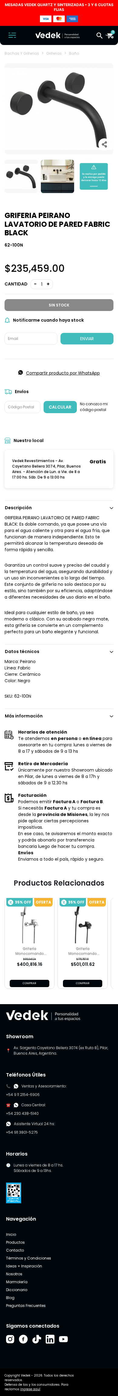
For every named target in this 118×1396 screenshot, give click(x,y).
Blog (10, 1297)
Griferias (54, 53)
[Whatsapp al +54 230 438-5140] (16, 1105)
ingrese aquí (30, 1389)
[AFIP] (13, 1192)
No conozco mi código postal (94, 406)
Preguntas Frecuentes (26, 1305)
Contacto (15, 1250)
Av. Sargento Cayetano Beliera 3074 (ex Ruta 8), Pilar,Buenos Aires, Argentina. (61, 1050)
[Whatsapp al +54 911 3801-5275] (16, 1086)
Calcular (60, 407)
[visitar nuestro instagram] (10, 1339)
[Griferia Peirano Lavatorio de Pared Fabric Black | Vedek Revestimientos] (21, 176)
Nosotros (14, 1274)
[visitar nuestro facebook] (23, 1339)
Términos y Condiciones (28, 1258)
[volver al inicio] (43, 1015)
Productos (15, 1242)
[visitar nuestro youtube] (63, 1339)
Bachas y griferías (22, 53)
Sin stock (59, 305)
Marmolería (17, 1281)
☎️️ (8, 1104)
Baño (74, 53)
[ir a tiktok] (36, 1339)
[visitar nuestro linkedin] (50, 1339)
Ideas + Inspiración (24, 1266)
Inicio (11, 1234)
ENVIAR (87, 339)
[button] (100, 35)
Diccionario (16, 1289)
